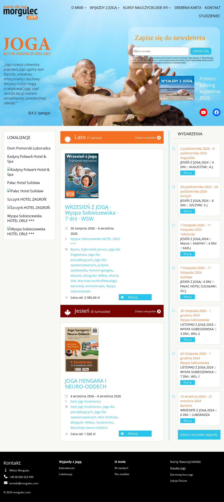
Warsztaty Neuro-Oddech (89, 428)
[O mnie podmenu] (85, 8)
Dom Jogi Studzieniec (85, 401)
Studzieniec (104, 422)
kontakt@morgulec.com (23, 483)
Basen (74, 249)
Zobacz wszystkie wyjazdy (198, 435)
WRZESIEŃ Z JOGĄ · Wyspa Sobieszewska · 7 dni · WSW (91, 212)
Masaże (76, 275)
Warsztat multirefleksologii (97, 281)
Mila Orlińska (107, 417)
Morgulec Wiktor (95, 275)
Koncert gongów (101, 270)
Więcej (133, 297)
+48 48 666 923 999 (21, 477)
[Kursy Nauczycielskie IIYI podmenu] (170, 8)
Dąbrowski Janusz (94, 249)
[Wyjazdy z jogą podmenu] (119, 8)
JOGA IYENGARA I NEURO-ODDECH (86, 383)
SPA (73, 281)
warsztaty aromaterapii (87, 286)
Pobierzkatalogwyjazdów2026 (210, 88)
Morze (113, 275)
